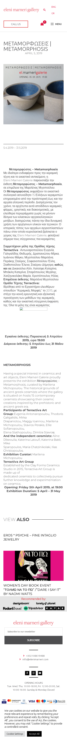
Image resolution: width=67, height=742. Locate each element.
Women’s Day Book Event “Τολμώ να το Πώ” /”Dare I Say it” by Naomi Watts (32, 589)
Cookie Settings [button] (15, 734)
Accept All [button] (34, 734)
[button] (44, 10)
